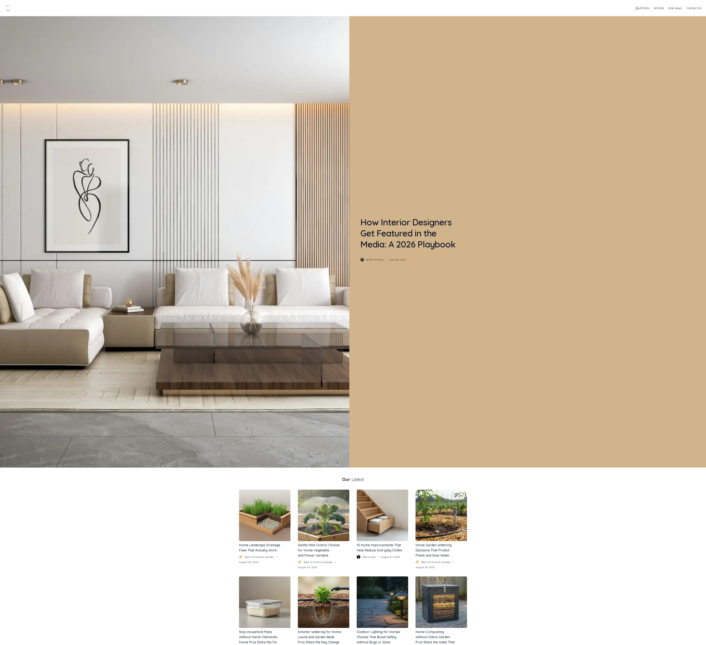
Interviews (675, 8)
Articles (659, 8)
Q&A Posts (642, 8)
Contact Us (694, 8)
